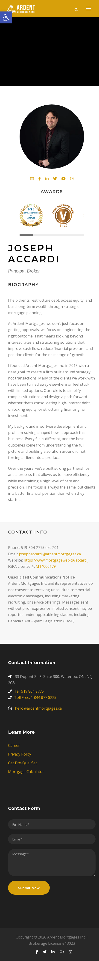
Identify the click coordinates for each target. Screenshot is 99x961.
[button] (6, 17)
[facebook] (39, 178)
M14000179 (46, 566)
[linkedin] (47, 178)
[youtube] (63, 178)
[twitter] (55, 178)
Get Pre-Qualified (23, 762)
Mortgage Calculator (26, 771)
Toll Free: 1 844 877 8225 (35, 697)
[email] (32, 178)
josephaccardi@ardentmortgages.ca (50, 553)
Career (14, 745)
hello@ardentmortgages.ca (38, 708)
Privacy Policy (19, 754)
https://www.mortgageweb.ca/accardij (56, 560)
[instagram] (71, 178)
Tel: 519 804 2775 (29, 691)
